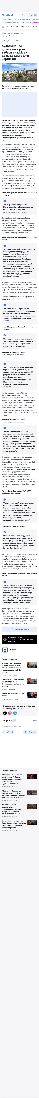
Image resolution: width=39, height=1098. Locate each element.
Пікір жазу (32, 732)
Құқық (28, 19)
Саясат (4, 19)
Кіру (35, 720)
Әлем (10, 19)
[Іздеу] (31, 15)
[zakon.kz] (8, 15)
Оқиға (22, 19)
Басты (4, 33)
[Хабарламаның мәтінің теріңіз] (19, 726)
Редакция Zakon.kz (8, 36)
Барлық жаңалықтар (15, 33)
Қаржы (16, 19)
